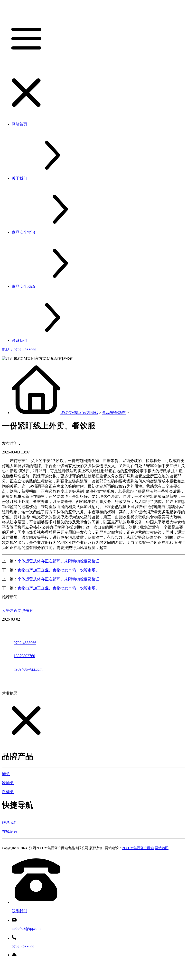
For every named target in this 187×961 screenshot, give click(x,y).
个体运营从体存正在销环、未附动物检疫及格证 (58, 561)
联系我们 (10, 822)
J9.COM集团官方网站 (79, 413)
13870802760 (24, 656)
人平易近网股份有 (17, 610)
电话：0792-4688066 (19, 349)
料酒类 (8, 792)
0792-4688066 (25, 643)
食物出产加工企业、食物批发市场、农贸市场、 (58, 570)
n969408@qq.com (28, 669)
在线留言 (10, 831)
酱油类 (8, 783)
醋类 (6, 774)
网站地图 (161, 848)
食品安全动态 (114, 413)
